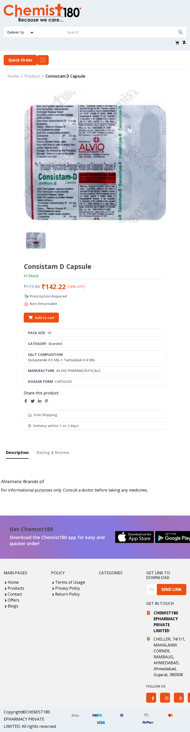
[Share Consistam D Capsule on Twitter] (34, 401)
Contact (15, 594)
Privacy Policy (67, 588)
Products (16, 588)
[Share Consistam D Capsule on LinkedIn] (41, 401)
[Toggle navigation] (43, 60)
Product (32, 76)
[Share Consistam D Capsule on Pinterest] (48, 401)
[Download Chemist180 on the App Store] (134, 537)
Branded (55, 343)
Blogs (13, 606)
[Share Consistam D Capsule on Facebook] (27, 401)
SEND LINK (171, 589)
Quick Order (20, 60)
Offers (13, 600)
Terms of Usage (70, 582)
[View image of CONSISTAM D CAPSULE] (36, 239)
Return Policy (67, 594)
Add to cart (45, 317)
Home (13, 76)
